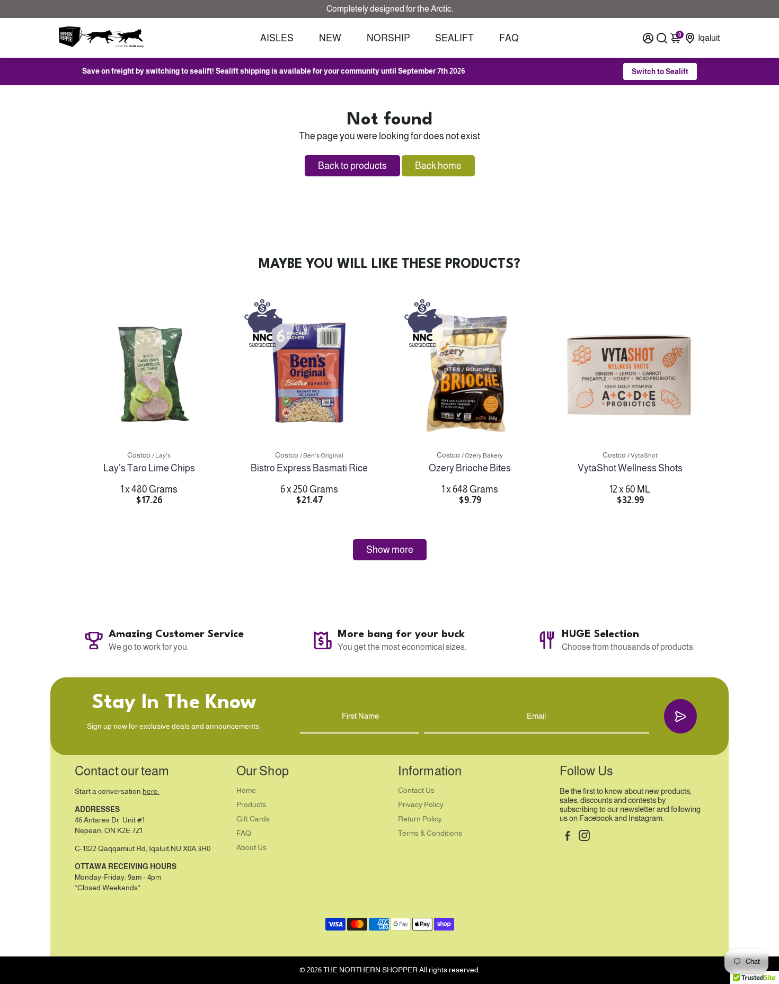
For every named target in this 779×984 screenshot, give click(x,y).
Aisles (277, 38)
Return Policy (420, 819)
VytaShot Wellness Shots (630, 468)
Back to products (352, 165)
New (330, 38)
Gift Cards (253, 819)
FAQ (509, 38)
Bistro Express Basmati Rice (309, 468)
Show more (389, 549)
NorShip (388, 38)
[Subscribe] (680, 716)
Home (246, 790)
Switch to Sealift (660, 71)
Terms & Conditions (430, 833)
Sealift (454, 38)
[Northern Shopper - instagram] (584, 837)
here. (151, 791)
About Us (251, 848)
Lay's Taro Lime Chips (149, 468)
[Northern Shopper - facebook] (567, 837)
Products (251, 805)
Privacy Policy (421, 805)
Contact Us (416, 790)
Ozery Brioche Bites (470, 468)
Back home (438, 165)
